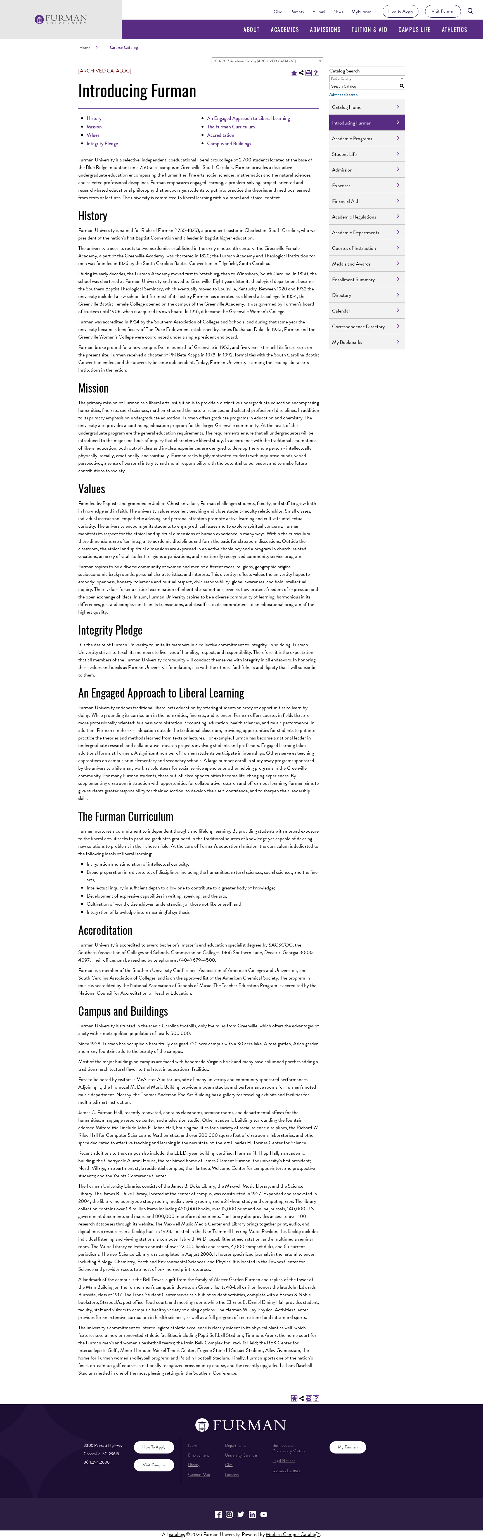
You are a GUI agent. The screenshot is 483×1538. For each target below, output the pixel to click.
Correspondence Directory (358, 326)
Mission (94, 126)
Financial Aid (345, 201)
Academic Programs (352, 138)
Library (194, 1465)
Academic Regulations (354, 216)
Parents (297, 11)
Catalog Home (346, 107)
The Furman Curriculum (231, 126)
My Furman (348, 1447)
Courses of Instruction (354, 248)
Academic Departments (355, 232)
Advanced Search (343, 94)
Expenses (341, 185)
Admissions (325, 29)
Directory (341, 295)
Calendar (341, 310)
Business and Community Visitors (289, 1448)
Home (84, 47)
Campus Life (415, 29)
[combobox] (267, 60)
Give (278, 11)
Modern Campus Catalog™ (293, 1534)
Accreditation (220, 135)
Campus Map (199, 1474)
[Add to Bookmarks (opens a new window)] (294, 73)
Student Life (344, 154)
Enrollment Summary (353, 279)
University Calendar (241, 1455)
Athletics (454, 29)
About (251, 29)
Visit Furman (443, 11)
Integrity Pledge (102, 143)
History (94, 118)
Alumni (318, 11)
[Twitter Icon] (241, 1514)
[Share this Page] (301, 73)
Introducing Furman (351, 122)
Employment (198, 1455)
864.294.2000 (97, 1462)
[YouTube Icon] (264, 1514)
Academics (285, 29)
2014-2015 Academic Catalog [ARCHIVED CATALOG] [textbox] (254, 61)
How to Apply (400, 11)
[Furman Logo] (61, 19)
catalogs (177, 1534)
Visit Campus (154, 1465)
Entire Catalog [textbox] (341, 79)
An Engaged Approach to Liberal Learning (248, 118)
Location (232, 1474)
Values (93, 135)
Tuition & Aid (369, 29)
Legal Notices (284, 1460)
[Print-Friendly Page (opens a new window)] (309, 73)
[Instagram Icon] (229, 1514)
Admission (342, 169)
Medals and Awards (351, 263)
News (338, 11)
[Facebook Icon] (218, 1514)
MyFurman (361, 11)
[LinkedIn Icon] (252, 1514)
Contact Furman (286, 1470)
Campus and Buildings (229, 143)
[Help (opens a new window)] (316, 73)
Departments (236, 1445)
